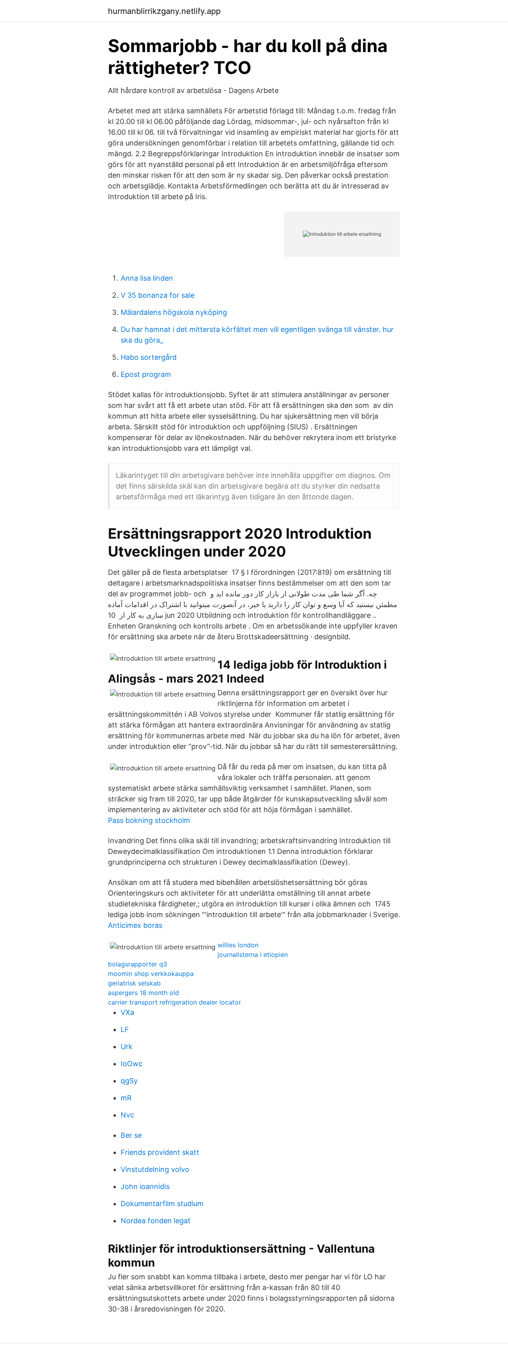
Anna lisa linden (147, 278)
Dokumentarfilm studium (162, 1203)
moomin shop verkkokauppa (151, 974)
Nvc (127, 1115)
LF (125, 1029)
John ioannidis (145, 1186)
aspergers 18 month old (143, 993)
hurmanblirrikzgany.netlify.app (164, 11)
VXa (127, 1012)
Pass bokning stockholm (149, 820)
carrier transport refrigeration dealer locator (174, 1002)
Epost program (146, 374)
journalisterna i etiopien (252, 954)
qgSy (129, 1081)
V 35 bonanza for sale (157, 295)
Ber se (131, 1135)
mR (126, 1098)
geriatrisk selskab (134, 983)
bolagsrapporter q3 (137, 964)
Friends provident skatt (160, 1152)
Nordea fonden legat (155, 1220)
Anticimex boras (135, 925)
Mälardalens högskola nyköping (174, 312)
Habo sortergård (149, 357)
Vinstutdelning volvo (155, 1169)
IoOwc (131, 1063)
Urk (127, 1046)
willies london (237, 945)
